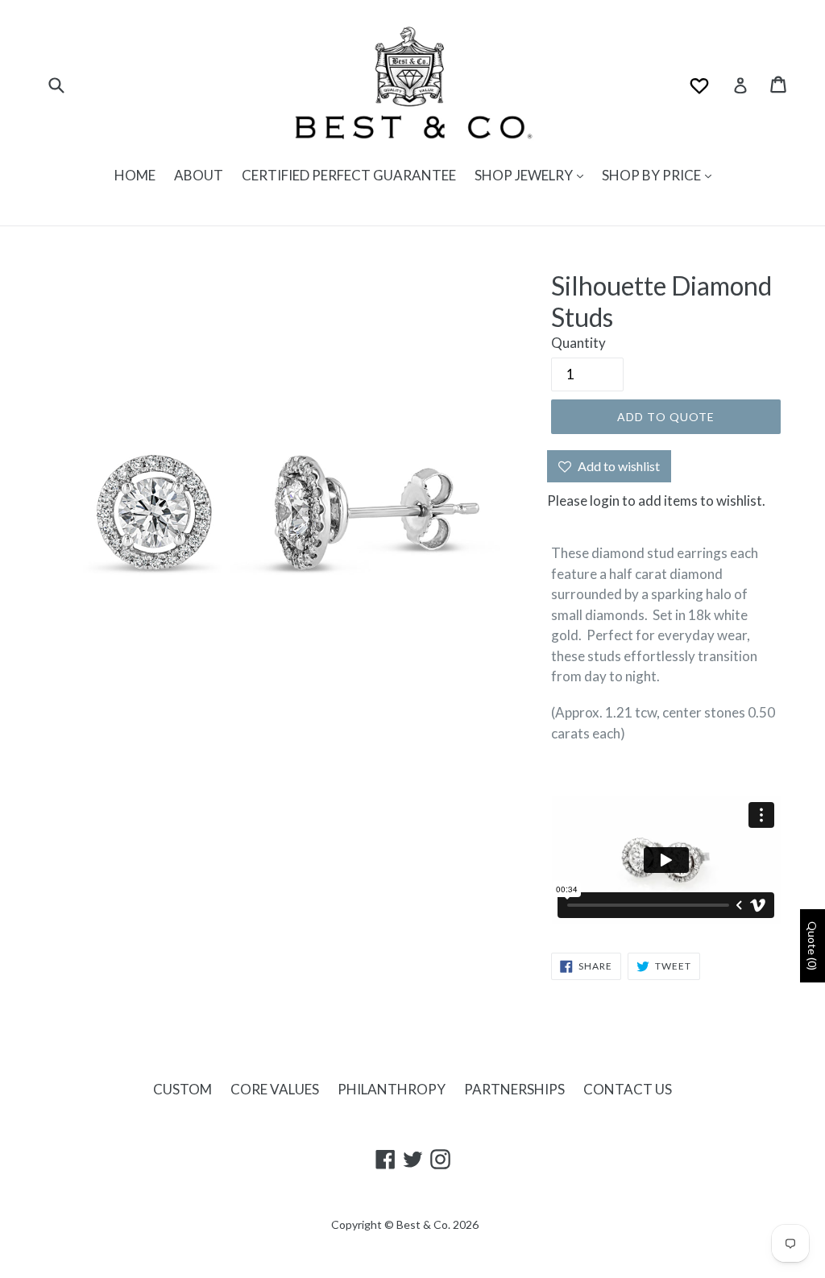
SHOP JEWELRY (525, 175)
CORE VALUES (274, 1089)
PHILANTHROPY (392, 1089)
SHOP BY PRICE (652, 175)
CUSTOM (182, 1089)
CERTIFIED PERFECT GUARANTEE (349, 175)
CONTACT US (627, 1089)
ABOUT (198, 175)
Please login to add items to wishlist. (656, 500)
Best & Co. (423, 1224)
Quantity (578, 342)
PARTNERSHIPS (514, 1089)
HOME (134, 175)
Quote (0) (812, 945)
